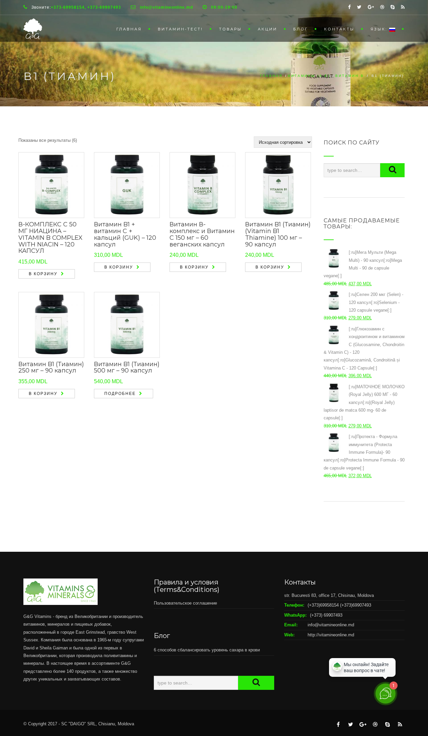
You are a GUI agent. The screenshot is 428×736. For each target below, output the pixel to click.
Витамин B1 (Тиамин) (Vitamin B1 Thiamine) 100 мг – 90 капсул (278, 234)
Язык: (379, 29)
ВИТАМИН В (349, 76)
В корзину (43, 274)
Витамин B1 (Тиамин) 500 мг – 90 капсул (126, 367)
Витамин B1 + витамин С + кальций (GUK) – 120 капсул (125, 234)
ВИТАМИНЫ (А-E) (309, 76)
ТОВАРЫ (230, 29)
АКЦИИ (267, 29)
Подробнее (120, 393)
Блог (300, 29)
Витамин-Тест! (180, 29)
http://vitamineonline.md (331, 634)
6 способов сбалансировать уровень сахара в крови (207, 649)
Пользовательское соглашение (185, 603)
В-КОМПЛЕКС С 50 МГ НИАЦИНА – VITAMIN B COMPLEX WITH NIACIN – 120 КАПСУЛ (50, 237)
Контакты (339, 29)
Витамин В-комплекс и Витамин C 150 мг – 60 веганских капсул (202, 234)
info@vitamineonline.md (331, 624)
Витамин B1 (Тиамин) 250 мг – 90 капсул (51, 367)
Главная (129, 29)
